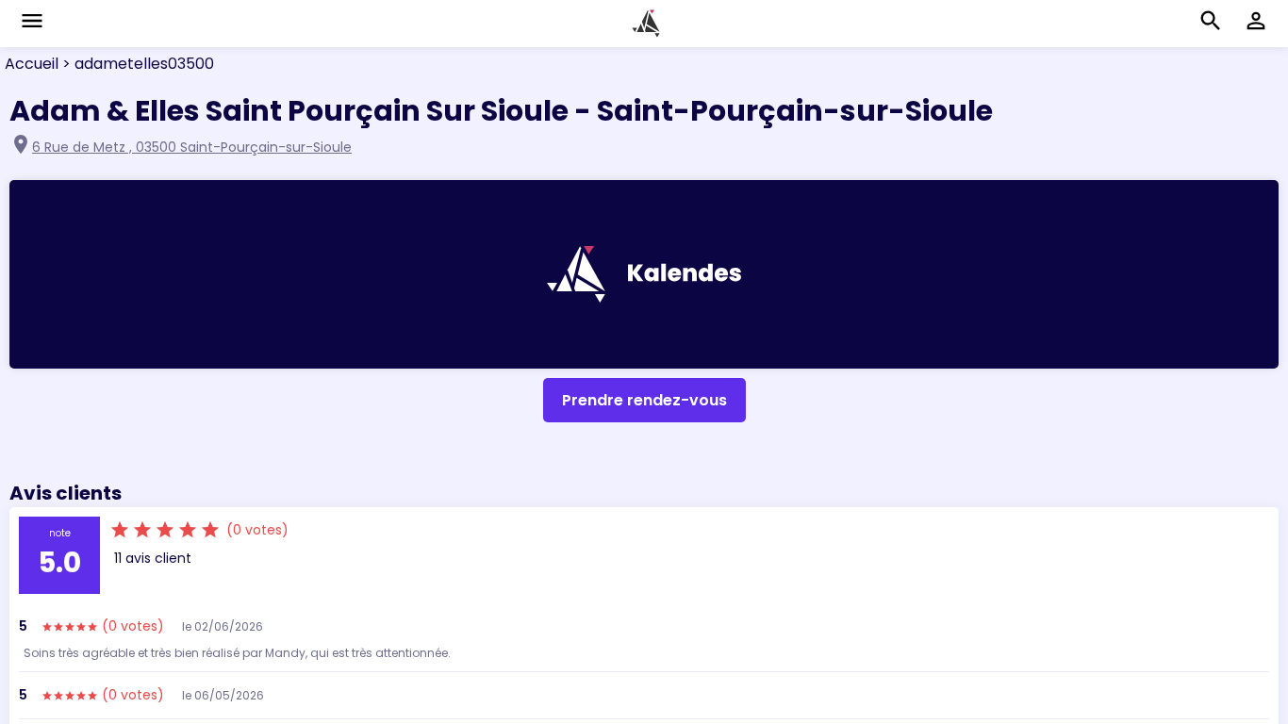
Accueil (31, 63)
